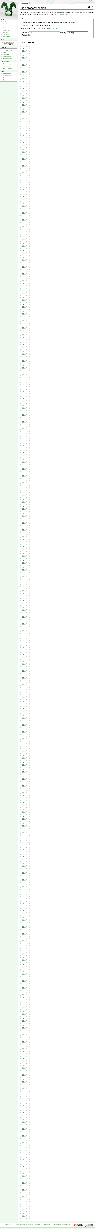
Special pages (7, 75)
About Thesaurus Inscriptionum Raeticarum (28, 1224)
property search (44, 14)
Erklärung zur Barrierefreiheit (62, 1224)
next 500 (38, 28)
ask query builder (62, 14)
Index (4, 52)
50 (46, 28)
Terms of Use (8, 1224)
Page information (7, 80)
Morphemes (6, 30)
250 (53, 28)
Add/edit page (7, 66)
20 (43, 28)
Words (5, 28)
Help (91, 7)
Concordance (7, 34)
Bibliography (6, 36)
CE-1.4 (24, 46)
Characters (6, 32)
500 (56, 28)
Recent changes (7, 64)
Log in (90, 1)
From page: (25, 33)
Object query (6, 54)
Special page (24, 3)
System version (7, 68)
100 (49, 28)
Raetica (5, 21)
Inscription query (7, 56)
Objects (5, 24)
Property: (63, 33)
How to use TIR (7, 50)
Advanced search (8, 58)
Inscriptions (6, 26)
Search (3, 39)
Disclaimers (46, 1224)
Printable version (7, 78)
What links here (7, 73)
